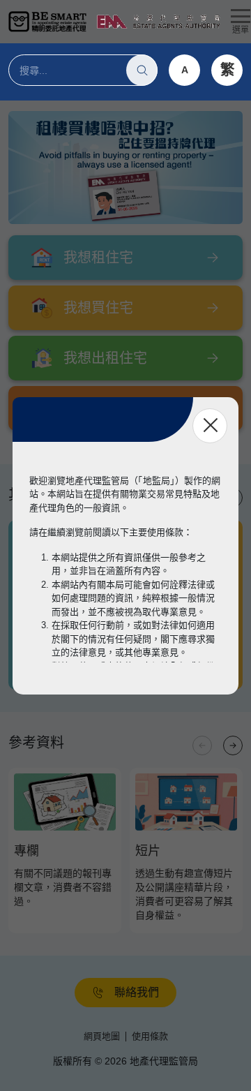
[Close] (209, 425)
